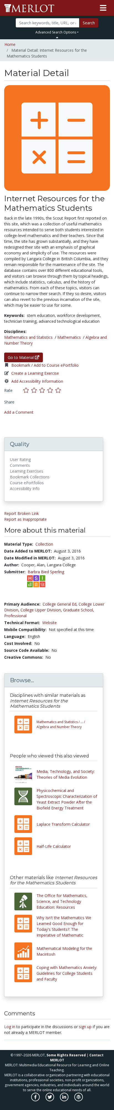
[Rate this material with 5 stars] (58, 390)
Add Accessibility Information (37, 381)
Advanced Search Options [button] (55, 32)
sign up (85, 1026)
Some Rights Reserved (66, 1055)
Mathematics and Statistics (28, 337)
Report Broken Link (21, 513)
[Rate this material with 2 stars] (35, 390)
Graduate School (78, 610)
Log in (9, 1026)
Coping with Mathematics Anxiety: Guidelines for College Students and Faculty (67, 973)
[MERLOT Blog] (78, 1099)
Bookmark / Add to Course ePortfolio (45, 365)
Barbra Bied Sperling (46, 571)
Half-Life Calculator (54, 846)
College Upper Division (40, 610)
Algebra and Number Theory (61, 724)
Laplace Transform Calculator (63, 824)
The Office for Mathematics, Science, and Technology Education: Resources (62, 901)
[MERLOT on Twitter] (50, 1099)
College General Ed (59, 604)
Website (49, 622)
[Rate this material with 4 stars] (51, 390)
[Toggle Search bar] (57, 37)
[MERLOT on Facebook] (36, 1099)
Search (89, 22)
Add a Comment (18, 412)
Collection (44, 544)
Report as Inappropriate (25, 519)
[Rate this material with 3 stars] (43, 390)
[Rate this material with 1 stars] (27, 390)
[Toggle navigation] (103, 8)
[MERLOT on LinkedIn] (65, 1099)
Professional (15, 615)
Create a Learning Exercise (35, 373)
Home (9, 44)
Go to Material (21, 357)
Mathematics (69, 337)
